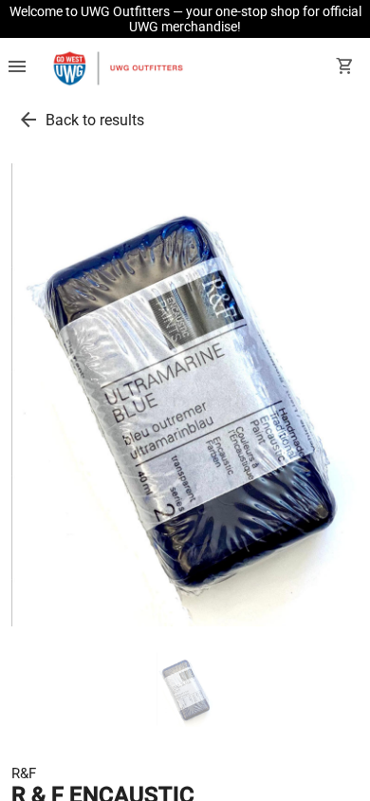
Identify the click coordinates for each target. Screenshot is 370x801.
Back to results (95, 120)
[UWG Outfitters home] (118, 68)
